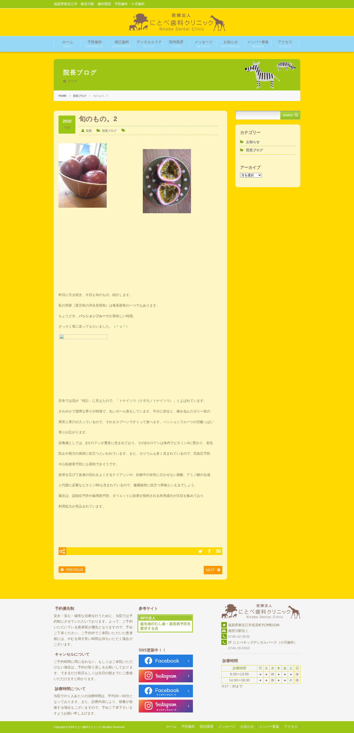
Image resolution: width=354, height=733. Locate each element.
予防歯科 (95, 44)
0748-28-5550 (235, 648)
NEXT (210, 570)
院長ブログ (79, 95)
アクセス (285, 44)
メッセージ (204, 44)
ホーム (67, 44)
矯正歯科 (122, 44)
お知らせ (230, 44)
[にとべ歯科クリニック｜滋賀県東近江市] (177, 30)
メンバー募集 (258, 44)
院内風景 (176, 44)
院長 (89, 130)
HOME (62, 95)
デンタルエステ (149, 44)
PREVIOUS (74, 570)
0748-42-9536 (239, 636)
